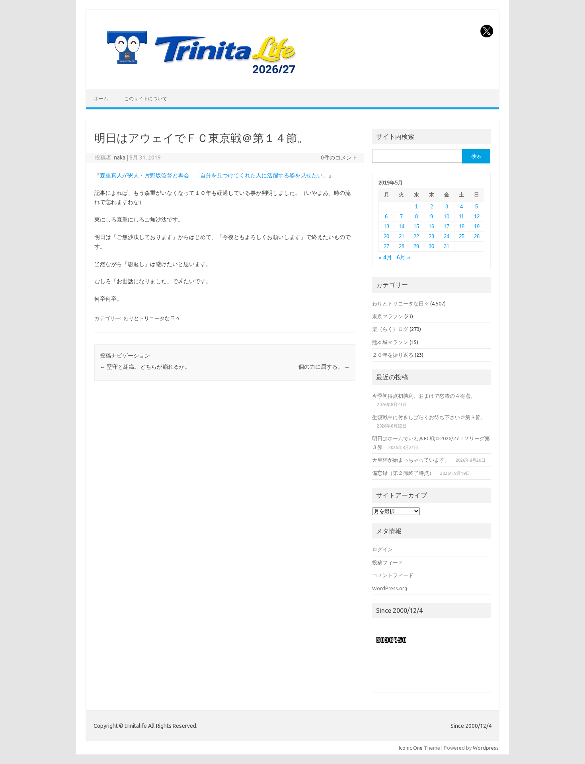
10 (446, 217)
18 (461, 226)
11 (461, 217)
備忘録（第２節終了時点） (403, 473)
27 (386, 246)
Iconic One (411, 747)
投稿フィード (387, 562)
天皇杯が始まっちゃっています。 (411, 460)
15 (416, 226)
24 (446, 236)
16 (431, 226)
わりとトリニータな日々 (151, 318)
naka (119, 157)
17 (446, 226)
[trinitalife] (199, 76)
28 (401, 246)
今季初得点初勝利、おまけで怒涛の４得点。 (424, 396)
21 (401, 236)
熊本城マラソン (390, 342)
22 (416, 236)
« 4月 (385, 257)
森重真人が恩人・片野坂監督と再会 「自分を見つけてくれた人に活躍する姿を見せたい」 (214, 175)
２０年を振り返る (392, 355)
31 (446, 246)
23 (431, 236)
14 (401, 226)
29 (416, 246)
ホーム (101, 98)
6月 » (403, 257)
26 (477, 236)
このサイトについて (145, 98)
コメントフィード (392, 575)
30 (431, 246)
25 (461, 236)
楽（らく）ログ (390, 329)
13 (386, 226)
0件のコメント (339, 157)
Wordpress (486, 747)
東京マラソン (387, 316)
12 (477, 217)
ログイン (382, 549)
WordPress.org (389, 588)
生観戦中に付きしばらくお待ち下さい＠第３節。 (429, 417)
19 (477, 226)
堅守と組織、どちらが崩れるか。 (145, 367)
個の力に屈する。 (324, 367)
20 (386, 236)
